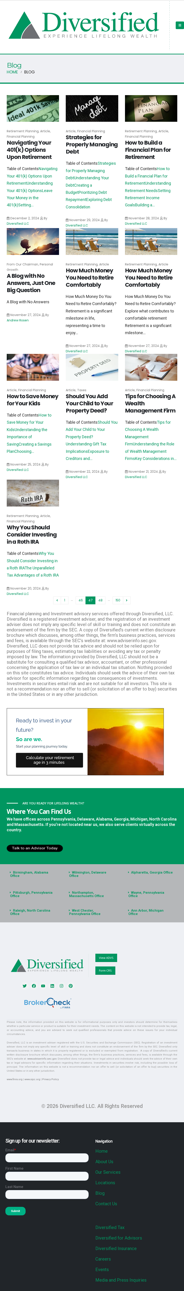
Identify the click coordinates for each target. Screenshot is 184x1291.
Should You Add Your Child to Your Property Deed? (89, 403)
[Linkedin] (52, 986)
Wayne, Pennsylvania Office (146, 894)
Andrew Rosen (18, 320)
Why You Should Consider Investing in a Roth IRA (32, 535)
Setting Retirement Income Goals (148, 197)
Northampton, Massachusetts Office (86, 894)
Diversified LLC (18, 223)
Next (127, 600)
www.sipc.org (32, 1079)
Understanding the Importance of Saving (27, 437)
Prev (57, 600)
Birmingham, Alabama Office (29, 874)
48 (100, 600)
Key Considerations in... (156, 458)
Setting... (26, 205)
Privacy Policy (50, 1079)
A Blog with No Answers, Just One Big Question (31, 283)
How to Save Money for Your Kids (32, 399)
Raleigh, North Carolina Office (30, 912)
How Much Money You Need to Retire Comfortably (90, 278)
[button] (33, 874)
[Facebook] (34, 986)
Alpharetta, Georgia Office (152, 872)
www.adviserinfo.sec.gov (41, 1058)
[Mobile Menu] (180, 25)
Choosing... (24, 451)
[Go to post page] (33, 108)
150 (118, 600)
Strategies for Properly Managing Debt (92, 144)
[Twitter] (25, 986)
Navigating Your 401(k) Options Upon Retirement (29, 150)
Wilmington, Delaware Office (87, 874)
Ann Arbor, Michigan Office (146, 912)
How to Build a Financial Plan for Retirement (148, 150)
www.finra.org (14, 1079)
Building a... (145, 205)
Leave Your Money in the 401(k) (30, 197)
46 (81, 600)
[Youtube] (43, 986)
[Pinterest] (71, 986)
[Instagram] (61, 986)
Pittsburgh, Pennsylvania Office (31, 894)
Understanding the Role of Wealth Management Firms (149, 451)
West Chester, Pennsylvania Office (85, 912)
